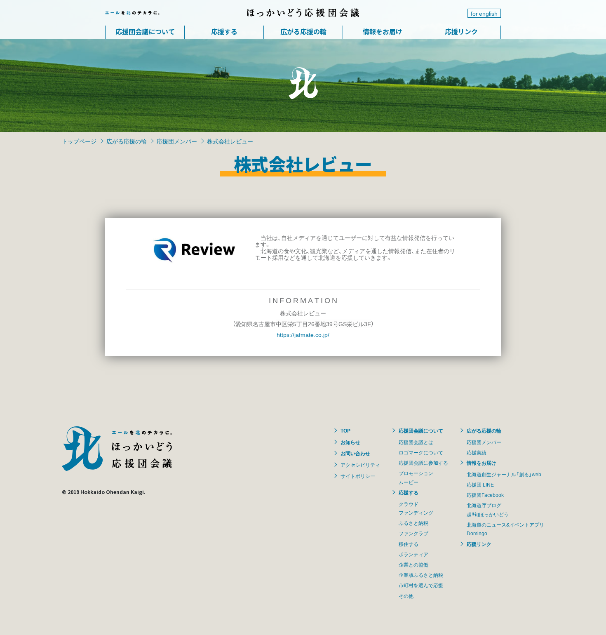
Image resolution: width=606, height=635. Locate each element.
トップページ (79, 141)
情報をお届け (382, 31)
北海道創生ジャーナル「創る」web (504, 474)
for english (484, 13)
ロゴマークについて (421, 452)
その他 (406, 596)
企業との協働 (413, 564)
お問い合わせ (355, 453)
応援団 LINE (480, 484)
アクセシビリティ (360, 464)
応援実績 (476, 452)
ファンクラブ (413, 533)
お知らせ (350, 442)
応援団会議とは (416, 442)
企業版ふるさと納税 (421, 575)
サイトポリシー (358, 476)
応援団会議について (145, 31)
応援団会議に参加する (423, 462)
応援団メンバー (177, 141)
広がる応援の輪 (303, 31)
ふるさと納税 (413, 523)
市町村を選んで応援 (421, 585)
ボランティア (413, 554)
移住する (408, 544)
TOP (345, 430)
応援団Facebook (485, 495)
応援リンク (461, 31)
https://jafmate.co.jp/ (303, 334)
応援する (224, 31)
